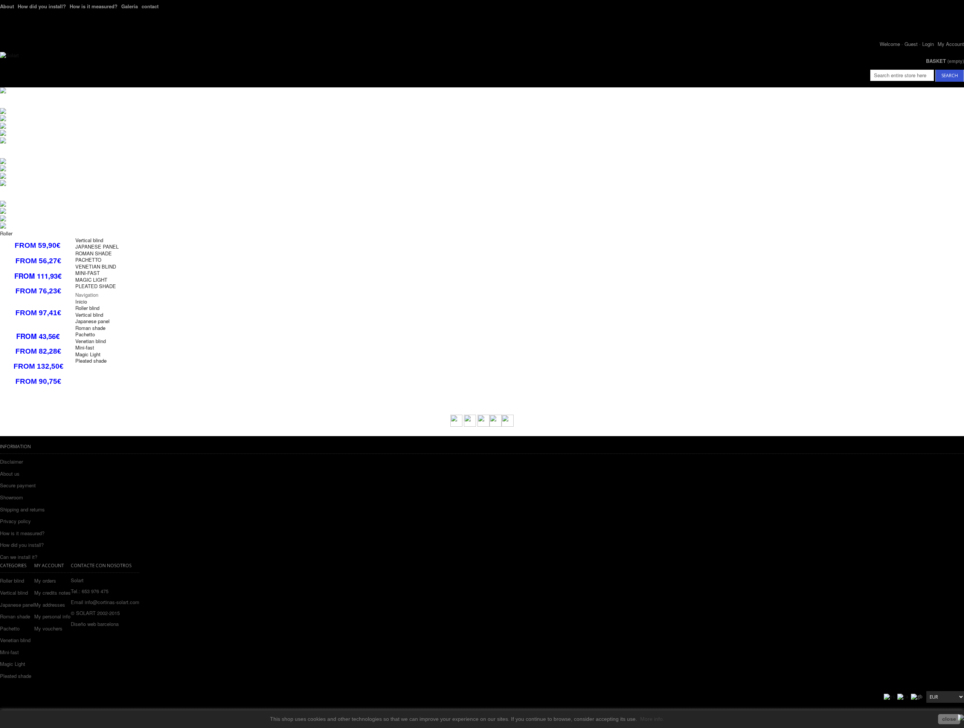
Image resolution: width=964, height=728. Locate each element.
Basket (945, 60)
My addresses (49, 604)
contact (150, 6)
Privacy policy (15, 521)
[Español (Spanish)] (889, 696)
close (949, 719)
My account (49, 565)
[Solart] (9, 55)
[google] (508, 424)
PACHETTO (88, 259)
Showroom (11, 497)
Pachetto (10, 628)
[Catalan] (902, 696)
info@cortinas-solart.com (112, 602)
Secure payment (18, 485)
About (7, 6)
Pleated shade (15, 675)
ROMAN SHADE (93, 253)
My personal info (52, 616)
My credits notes (52, 592)
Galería (129, 6)
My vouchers (48, 628)
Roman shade (15, 616)
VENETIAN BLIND (95, 266)
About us (10, 473)
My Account (951, 43)
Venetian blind (15, 640)
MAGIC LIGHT (91, 279)
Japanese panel (17, 604)
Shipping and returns (22, 509)
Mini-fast (9, 652)
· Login (926, 43)
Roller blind (12, 580)
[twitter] (470, 424)
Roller (6, 233)
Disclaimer (11, 461)
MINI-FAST (87, 272)
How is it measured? (93, 6)
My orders (45, 580)
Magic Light (12, 663)
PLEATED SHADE (95, 286)
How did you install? (42, 6)
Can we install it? (18, 556)
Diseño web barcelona (95, 623)
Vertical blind (89, 240)
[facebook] (456, 424)
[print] (483, 424)
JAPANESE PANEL (97, 246)
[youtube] (496, 424)
